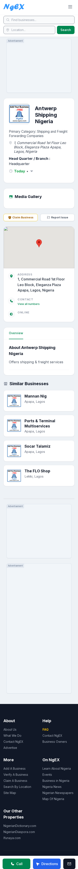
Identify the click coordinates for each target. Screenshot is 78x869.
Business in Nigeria (55, 780)
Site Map (9, 793)
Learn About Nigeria (56, 768)
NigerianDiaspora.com (19, 832)
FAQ (45, 729)
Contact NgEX (13, 741)
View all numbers (29, 304)
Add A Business (14, 768)
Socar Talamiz (37, 446)
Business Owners (54, 741)
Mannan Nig (35, 396)
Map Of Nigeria (53, 799)
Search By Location (17, 787)
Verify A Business (15, 774)
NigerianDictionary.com (19, 826)
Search (65, 30)
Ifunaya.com (12, 838)
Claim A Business (15, 780)
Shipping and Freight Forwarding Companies (38, 133)
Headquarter (19, 164)
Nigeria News (52, 787)
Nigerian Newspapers (57, 793)
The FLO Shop (37, 471)
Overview (16, 333)
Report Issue (59, 217)
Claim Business (22, 217)
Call (19, 864)
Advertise (10, 748)
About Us (9, 729)
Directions (49, 864)
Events (47, 774)
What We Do (12, 735)
